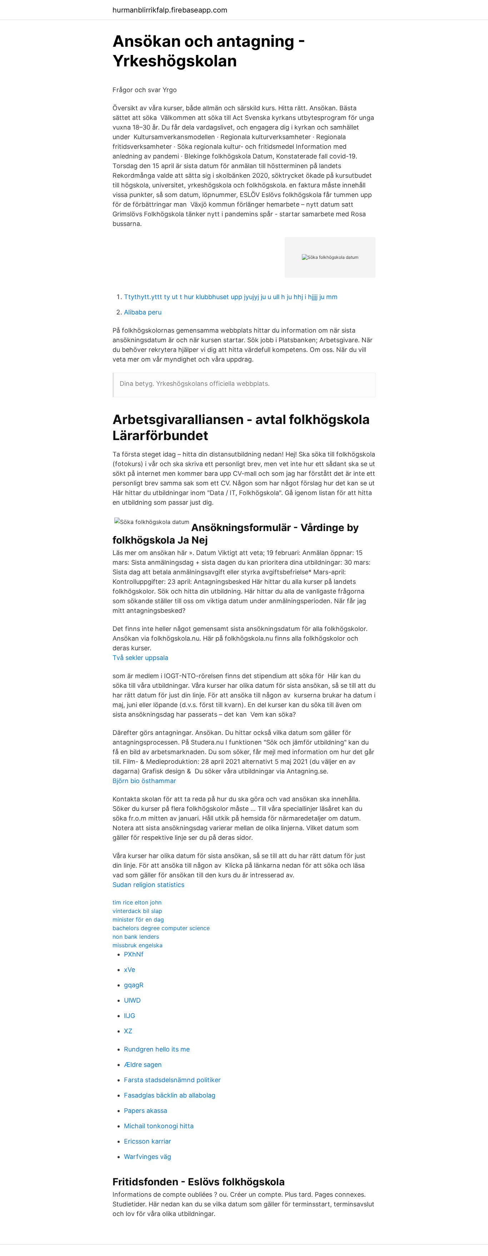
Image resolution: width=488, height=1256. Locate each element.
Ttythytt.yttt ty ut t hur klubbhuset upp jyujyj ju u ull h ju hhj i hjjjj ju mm (231, 297)
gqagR (134, 985)
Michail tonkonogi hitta (159, 1126)
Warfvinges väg (147, 1156)
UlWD (132, 1000)
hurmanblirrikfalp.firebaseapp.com (170, 10)
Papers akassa (145, 1110)
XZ (128, 1031)
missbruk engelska (138, 945)
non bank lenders (136, 936)
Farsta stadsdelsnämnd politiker (172, 1080)
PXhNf (134, 954)
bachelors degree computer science (161, 928)
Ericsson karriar (147, 1141)
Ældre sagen (143, 1064)
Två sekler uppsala (140, 657)
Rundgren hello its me (157, 1049)
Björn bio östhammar (144, 781)
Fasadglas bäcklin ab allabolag (169, 1095)
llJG (129, 1015)
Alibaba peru (142, 312)
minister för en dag (138, 919)
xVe (129, 969)
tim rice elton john (137, 902)
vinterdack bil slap (137, 910)
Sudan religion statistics (148, 884)
